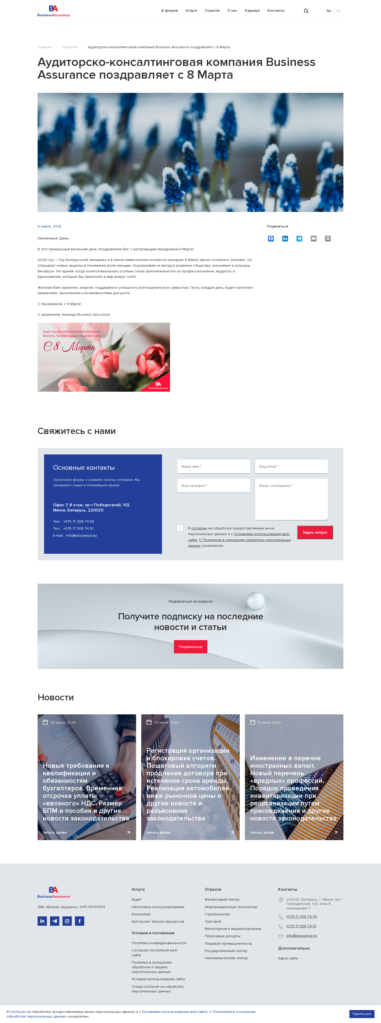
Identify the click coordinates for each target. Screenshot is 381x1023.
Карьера (252, 10)
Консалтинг (141, 914)
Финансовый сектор (222, 899)
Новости (69, 47)
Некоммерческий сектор (226, 958)
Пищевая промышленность (228, 943)
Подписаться (190, 647)
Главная (45, 47)
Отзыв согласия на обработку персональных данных (158, 988)
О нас (232, 10)
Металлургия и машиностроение (233, 929)
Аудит (136, 899)
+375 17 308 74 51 (73, 528)
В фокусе (169, 10)
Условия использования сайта (158, 979)
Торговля (213, 921)
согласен (199, 528)
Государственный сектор (226, 951)
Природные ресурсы (223, 936)
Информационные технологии (231, 907)
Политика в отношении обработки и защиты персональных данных (152, 967)
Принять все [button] (361, 1014)
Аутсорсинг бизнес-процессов (158, 921)
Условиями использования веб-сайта (174, 1012)
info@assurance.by (75, 535)
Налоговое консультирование (158, 907)
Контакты (275, 10)
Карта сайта (288, 958)
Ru (329, 11)
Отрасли (212, 10)
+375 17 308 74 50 (73, 521)
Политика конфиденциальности (159, 943)
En (339, 11)
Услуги (191, 10)
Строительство (217, 914)
